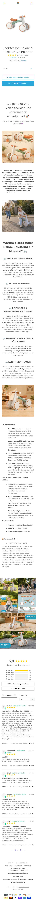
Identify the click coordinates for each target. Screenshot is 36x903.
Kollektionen (22, 863)
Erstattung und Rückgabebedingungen (18, 869)
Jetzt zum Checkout (18, 83)
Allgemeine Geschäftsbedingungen (18, 879)
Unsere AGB (18, 876)
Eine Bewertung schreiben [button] (18, 684)
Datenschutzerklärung (18, 873)
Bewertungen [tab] (7, 695)
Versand (23, 60)
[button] (30, 743)
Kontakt (18, 866)
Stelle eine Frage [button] (19, 688)
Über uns (8, 866)
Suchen (11, 863)
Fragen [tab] (22, 695)
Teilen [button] (5, 743)
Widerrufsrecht (18, 882)
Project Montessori (24, 887)
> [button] (24, 850)
